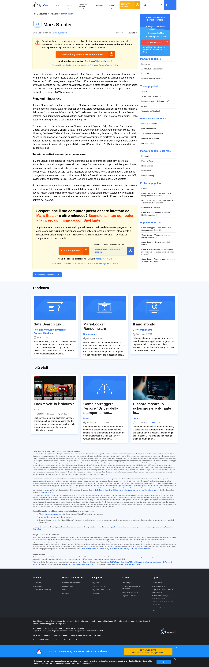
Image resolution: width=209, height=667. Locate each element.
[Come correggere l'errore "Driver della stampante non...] (104, 388)
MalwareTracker (68, 586)
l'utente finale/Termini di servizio (100, 490)
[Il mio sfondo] (154, 308)
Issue (36, 409)
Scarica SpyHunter (70, 250)
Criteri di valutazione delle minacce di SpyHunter (95, 621)
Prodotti (69, 5)
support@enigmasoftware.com (120, 527)
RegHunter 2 (37, 586)
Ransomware (90, 334)
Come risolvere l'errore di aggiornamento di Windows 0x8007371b (158, 260)
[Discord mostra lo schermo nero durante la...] (154, 388)
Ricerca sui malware (83, 5)
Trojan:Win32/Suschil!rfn (150, 96)
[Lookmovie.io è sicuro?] (55, 388)
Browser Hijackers (43, 333)
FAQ (106, 474)
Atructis (144, 106)
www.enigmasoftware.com (52, 514)
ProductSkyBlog (147, 176)
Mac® (109, 61)
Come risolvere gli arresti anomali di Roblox (155, 243)
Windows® (100, 61)
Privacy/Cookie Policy (108, 65)
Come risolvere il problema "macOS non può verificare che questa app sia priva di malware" (157, 251)
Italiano (157, 5)
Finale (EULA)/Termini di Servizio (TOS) (95, 549)
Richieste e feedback (130, 592)
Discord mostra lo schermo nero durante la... (152, 408)
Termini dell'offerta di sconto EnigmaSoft (162, 603)
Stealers (63, 33)
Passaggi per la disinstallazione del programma (56, 621)
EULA (92, 65)
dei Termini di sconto (149, 490)
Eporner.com (146, 64)
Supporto (99, 5)
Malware (54, 14)
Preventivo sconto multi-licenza (107, 250)
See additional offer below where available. (70, 65)
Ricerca (145, 5)
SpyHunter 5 (97, 583)
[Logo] (40, 5)
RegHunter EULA (158, 586)
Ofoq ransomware (148, 129)
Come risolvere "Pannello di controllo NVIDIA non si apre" (155, 214)
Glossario (66, 593)
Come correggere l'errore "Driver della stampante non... (100, 408)
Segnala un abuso (129, 596)
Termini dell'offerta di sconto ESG (162, 609)
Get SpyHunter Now (153, 42)
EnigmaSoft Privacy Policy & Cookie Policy (162, 591)
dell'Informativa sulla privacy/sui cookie (126, 490)
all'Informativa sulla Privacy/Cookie (122, 549)
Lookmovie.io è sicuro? (150, 208)
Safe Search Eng (48, 324)
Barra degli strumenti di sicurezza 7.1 (156, 101)
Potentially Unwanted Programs (50, 330)
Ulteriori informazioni (84, 663)
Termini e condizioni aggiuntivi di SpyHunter (132, 621)
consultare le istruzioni (132, 564)
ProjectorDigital (147, 161)
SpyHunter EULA (158, 583)
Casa (58, 5)
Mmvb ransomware (149, 124)
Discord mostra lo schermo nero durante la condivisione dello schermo (158, 201)
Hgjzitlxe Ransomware (150, 138)
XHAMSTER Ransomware (152, 69)
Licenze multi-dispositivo (127, 4)
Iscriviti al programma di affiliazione (131, 587)
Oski (106, 88)
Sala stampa (126, 583)
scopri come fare (46, 492)
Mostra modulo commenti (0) (47, 275)
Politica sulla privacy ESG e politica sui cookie (162, 597)
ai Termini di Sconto (143, 549)
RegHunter (96, 593)
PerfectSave (146, 171)
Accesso (172, 5)
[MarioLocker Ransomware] (104, 308)
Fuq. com (145, 74)
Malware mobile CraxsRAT (152, 79)
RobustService (147, 166)
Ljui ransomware (147, 143)
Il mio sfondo (144, 324)
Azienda (112, 5)
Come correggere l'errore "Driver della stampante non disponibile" (156, 194)
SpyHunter (37, 583)
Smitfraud (145, 91)
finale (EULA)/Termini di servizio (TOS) (119, 562)
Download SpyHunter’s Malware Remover (81, 54)
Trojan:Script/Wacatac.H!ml (152, 111)
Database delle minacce (71, 583)
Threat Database (40, 14)
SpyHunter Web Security (42, 590)
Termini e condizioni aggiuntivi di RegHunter (49, 624)
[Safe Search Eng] (55, 308)
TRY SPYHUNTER (148, 651)
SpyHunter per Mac (99, 586)
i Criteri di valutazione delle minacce (82, 564)
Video (64, 590)
